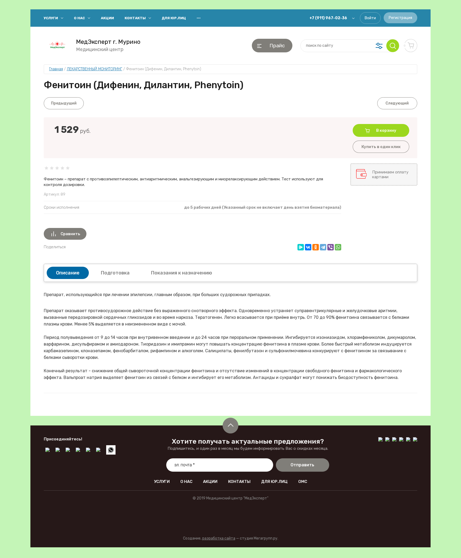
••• (199, 18)
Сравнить (70, 233)
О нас (79, 18)
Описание (68, 273)
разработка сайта (218, 538)
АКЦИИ (107, 18)
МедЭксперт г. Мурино (108, 42)
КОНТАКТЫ (135, 18)
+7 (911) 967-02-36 (328, 18)
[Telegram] (323, 247)
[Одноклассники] (315, 247)
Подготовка (115, 273)
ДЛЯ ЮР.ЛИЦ (174, 18)
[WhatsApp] (338, 247)
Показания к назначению (181, 273)
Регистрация (400, 17)
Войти (370, 18)
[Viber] (330, 247)
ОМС (302, 481)
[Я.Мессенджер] (300, 247)
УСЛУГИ (51, 18)
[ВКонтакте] (308, 247)
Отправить (302, 464)
